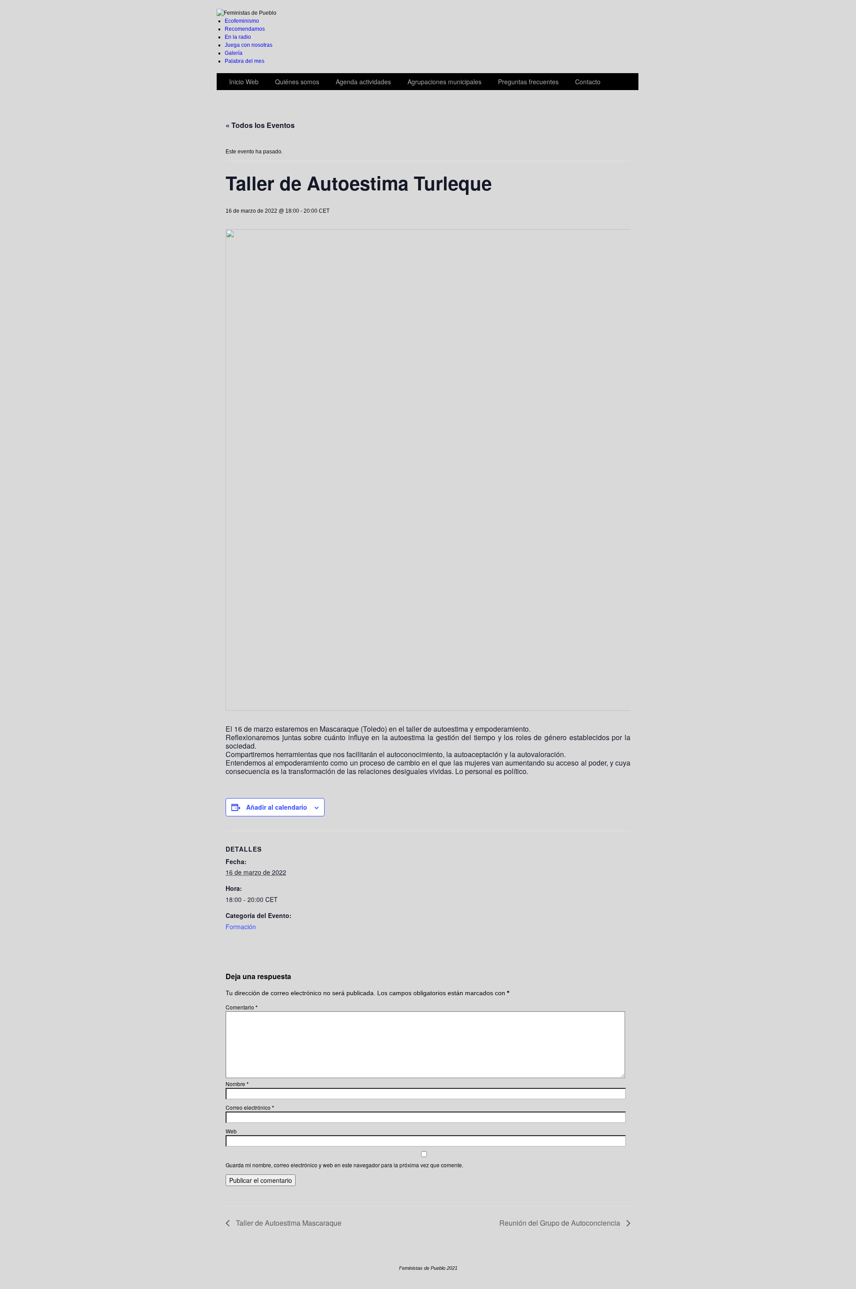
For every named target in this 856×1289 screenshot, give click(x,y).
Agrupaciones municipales (444, 81)
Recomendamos (245, 29)
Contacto (588, 81)
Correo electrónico (250, 1107)
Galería (234, 53)
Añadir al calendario (276, 807)
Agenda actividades (363, 81)
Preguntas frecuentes (528, 81)
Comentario (242, 1007)
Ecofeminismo (242, 21)
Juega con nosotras (248, 45)
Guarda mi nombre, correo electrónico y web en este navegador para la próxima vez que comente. (344, 1165)
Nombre (237, 1083)
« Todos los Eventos (260, 125)
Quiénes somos (297, 81)
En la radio (238, 37)
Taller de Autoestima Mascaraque (288, 1223)
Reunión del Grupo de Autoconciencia (560, 1223)
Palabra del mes (244, 61)
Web (231, 1131)
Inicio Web (244, 81)
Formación (241, 926)
